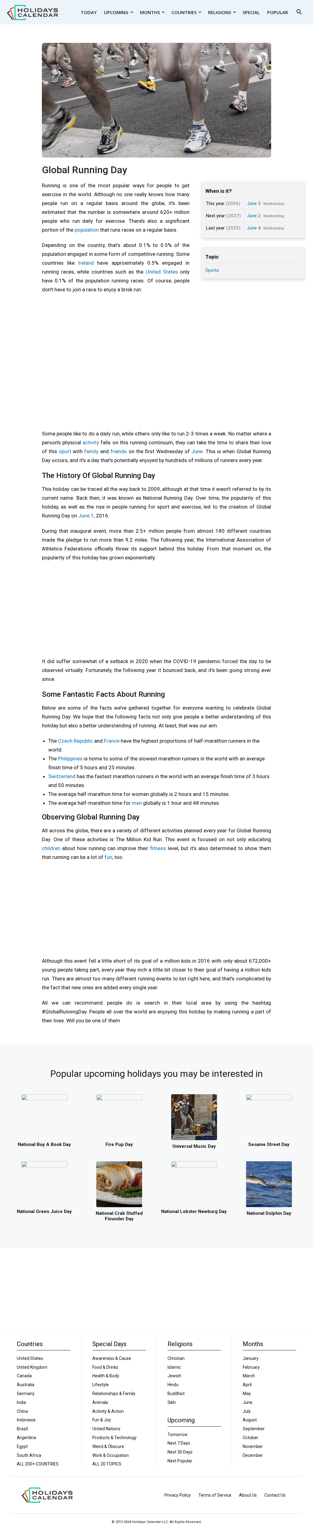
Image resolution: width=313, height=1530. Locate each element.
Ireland (86, 263)
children (51, 848)
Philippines (70, 759)
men (137, 803)
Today (89, 12)
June (197, 451)
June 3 (253, 203)
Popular (277, 12)
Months (150, 12)
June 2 (253, 215)
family (91, 451)
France (112, 741)
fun (108, 857)
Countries (184, 12)
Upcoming (116, 12)
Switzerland (61, 776)
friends (118, 451)
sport (65, 451)
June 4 (253, 228)
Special (251, 12)
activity (91, 442)
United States (162, 272)
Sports (212, 270)
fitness (158, 848)
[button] (299, 13)
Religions (219, 12)
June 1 (86, 516)
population (87, 230)
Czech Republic (75, 741)
